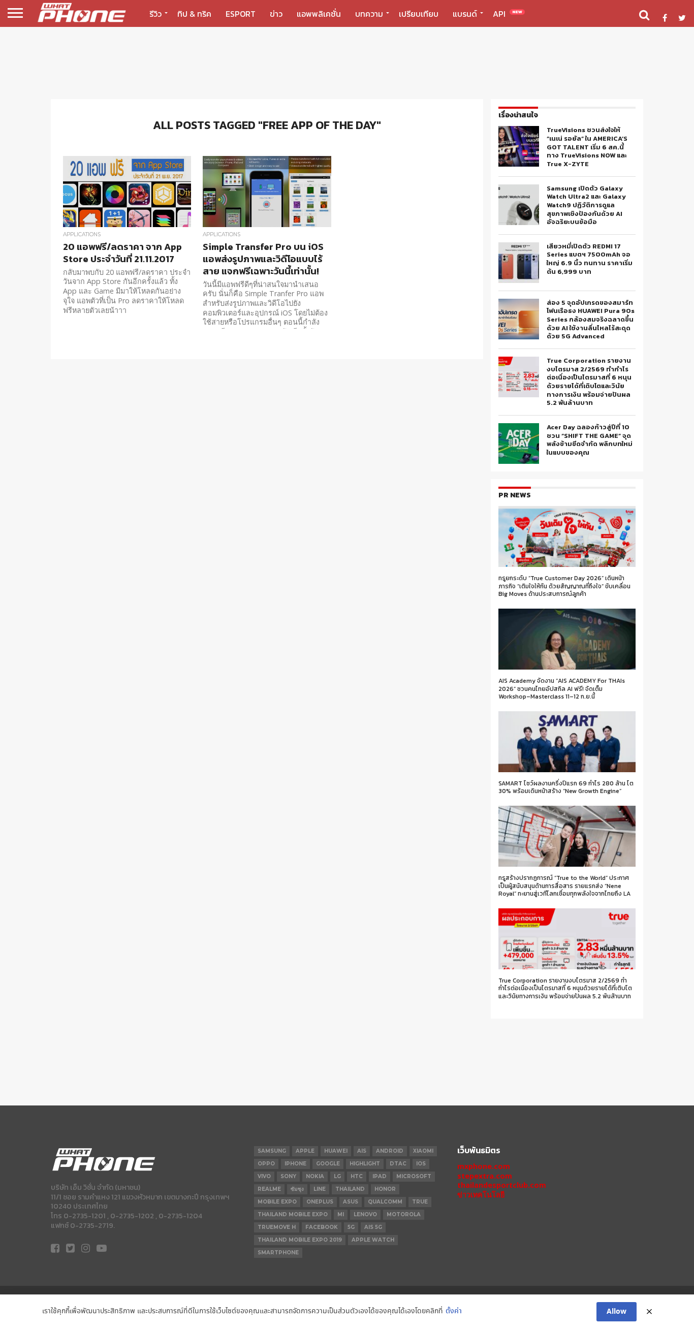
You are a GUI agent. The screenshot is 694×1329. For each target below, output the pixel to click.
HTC (357, 1176)
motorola (404, 1214)
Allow (616, 1311)
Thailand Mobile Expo (293, 1214)
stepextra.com (484, 1176)
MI (340, 1214)
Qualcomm (385, 1201)
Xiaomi (423, 1151)
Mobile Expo (277, 1201)
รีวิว (155, 14)
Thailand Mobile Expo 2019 (300, 1240)
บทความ (369, 14)
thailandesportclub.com (501, 1185)
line (319, 1189)
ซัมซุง (297, 1189)
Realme (269, 1189)
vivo (264, 1176)
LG (337, 1176)
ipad (379, 1176)
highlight (365, 1163)
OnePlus (319, 1201)
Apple (305, 1151)
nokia (315, 1176)
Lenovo (365, 1214)
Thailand (350, 1189)
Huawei (336, 1151)
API (507, 14)
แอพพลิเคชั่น (319, 14)
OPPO (266, 1163)
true (420, 1201)
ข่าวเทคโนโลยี (480, 1194)
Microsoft (413, 1176)
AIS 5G (373, 1227)
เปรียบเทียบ (418, 14)
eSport (241, 14)
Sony (288, 1176)
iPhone (295, 1163)
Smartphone (278, 1252)
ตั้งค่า (454, 1311)
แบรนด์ (465, 14)
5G (351, 1227)
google (328, 1163)
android (389, 1151)
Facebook (321, 1227)
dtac (398, 1163)
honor (385, 1189)
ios (421, 1163)
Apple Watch (373, 1240)
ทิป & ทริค (194, 14)
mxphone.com (483, 1166)
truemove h (277, 1227)
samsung (272, 1151)
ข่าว (276, 14)
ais (361, 1151)
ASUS (350, 1201)
